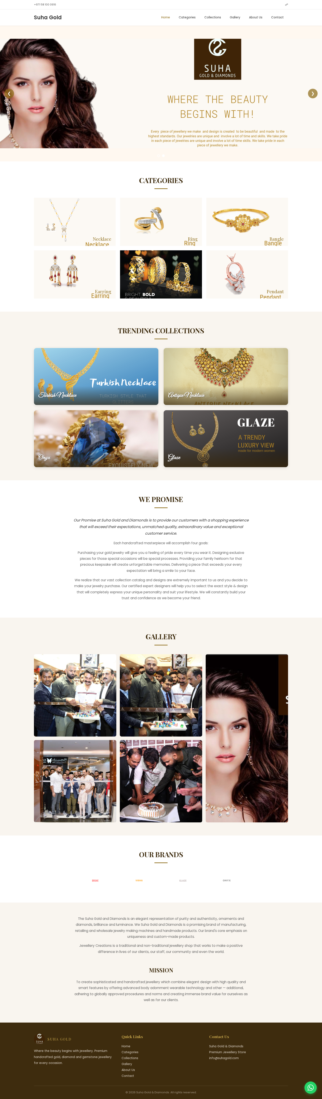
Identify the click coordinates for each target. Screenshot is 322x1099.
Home (165, 17)
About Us (255, 17)
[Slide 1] (158, 155)
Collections (212, 17)
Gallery (235, 17)
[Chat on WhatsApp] (310, 1087)
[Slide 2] (163, 155)
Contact (277, 17)
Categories (187, 17)
